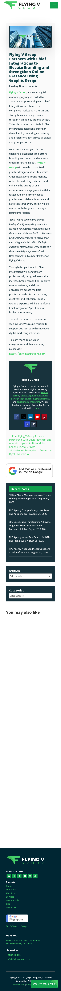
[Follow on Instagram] (14, 876)
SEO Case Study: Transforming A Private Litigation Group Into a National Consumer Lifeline (30, 525)
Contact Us (11, 907)
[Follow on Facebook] (19, 876)
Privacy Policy (18, 984)
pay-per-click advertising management (30, 398)
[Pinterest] (44, 417)
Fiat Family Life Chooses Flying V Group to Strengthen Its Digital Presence (28, 654)
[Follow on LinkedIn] (9, 876)
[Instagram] (27, 424)
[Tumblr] (34, 424)
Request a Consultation (44, 984)
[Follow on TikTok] (35, 876)
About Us (10, 893)
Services (10, 896)
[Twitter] (23, 417)
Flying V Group (17, 92)
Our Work (11, 889)
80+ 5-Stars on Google (17, 926)
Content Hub (12, 900)
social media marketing (28, 401)
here (37, 408)
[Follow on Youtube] (25, 876)
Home (9, 886)
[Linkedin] (30, 417)
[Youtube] (37, 417)
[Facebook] (17, 417)
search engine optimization (34, 395)
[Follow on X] (30, 876)
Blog (8, 903)
